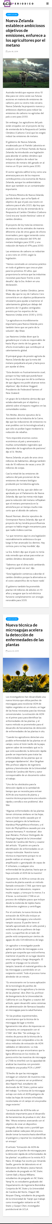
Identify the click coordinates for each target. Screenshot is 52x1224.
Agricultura (12, 15)
